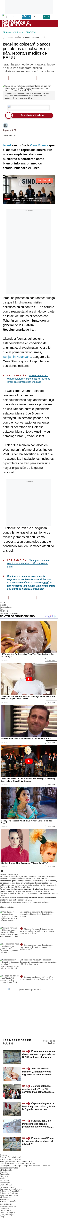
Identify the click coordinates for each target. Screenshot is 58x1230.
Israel (3, 605)
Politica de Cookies (8, 1193)
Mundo (3, 1176)
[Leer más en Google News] (5, 78)
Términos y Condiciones (10, 1189)
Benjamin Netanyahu (17, 356)
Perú (2, 1178)
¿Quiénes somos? (7, 1187)
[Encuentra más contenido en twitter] (17, 78)
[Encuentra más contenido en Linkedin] (22, 78)
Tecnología (5, 1182)
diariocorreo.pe (6, 1212)
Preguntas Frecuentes (9, 1195)
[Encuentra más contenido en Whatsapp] (28, 78)
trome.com (4, 1210)
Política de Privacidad (9, 1191)
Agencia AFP (9, 130)
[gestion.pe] (17, 23)
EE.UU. (4, 611)
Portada (3, 1172)
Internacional (6, 607)
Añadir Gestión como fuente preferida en (23, 37)
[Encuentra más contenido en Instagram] (39, 78)
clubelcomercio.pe (8, 1206)
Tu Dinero (4, 1180)
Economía (4, 1174)
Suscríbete (46, 23)
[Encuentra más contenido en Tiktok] (34, 78)
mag (2, 1216)
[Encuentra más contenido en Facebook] (11, 78)
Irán (2, 609)
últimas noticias (7, 907)
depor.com (4, 1208)
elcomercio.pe (6, 1204)
